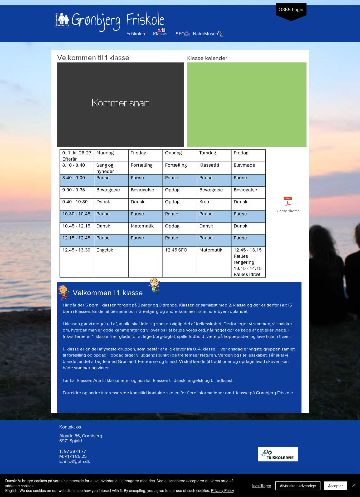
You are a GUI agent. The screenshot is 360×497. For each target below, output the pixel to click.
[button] (160, 34)
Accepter (335, 485)
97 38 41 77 (75, 451)
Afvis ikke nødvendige (298, 485)
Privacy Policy (222, 490)
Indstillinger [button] (261, 485)
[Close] (354, 485)
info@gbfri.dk (77, 461)
